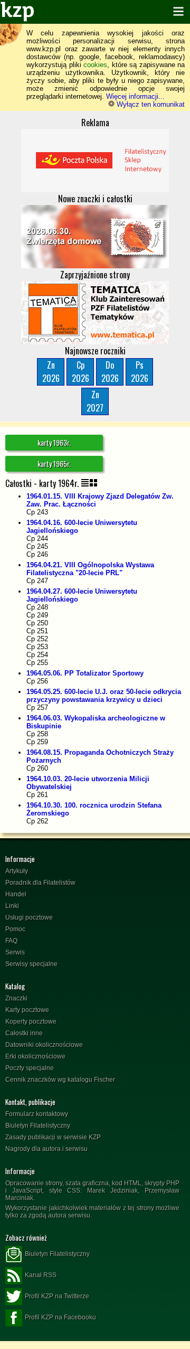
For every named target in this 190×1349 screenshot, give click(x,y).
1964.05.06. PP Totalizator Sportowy (85, 673)
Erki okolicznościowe (35, 1056)
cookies (95, 65)
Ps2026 (139, 372)
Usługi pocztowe (29, 917)
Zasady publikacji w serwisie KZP (53, 1137)
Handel (15, 894)
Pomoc (15, 929)
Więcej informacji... (135, 96)
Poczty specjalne (29, 1068)
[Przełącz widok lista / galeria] (89, 483)
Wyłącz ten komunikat (150, 104)
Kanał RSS (40, 1275)
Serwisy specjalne (31, 964)
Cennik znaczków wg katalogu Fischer (60, 1079)
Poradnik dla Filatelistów (40, 882)
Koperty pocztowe (30, 1021)
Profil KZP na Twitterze (57, 1296)
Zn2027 (95, 401)
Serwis (15, 952)
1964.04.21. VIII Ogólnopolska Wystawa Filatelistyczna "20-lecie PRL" (90, 569)
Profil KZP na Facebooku (60, 1317)
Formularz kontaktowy (36, 1114)
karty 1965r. (54, 463)
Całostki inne (24, 1033)
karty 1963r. (54, 442)
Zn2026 (51, 372)
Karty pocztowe (27, 1010)
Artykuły (16, 871)
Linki (12, 906)
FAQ (11, 940)
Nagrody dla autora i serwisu (46, 1149)
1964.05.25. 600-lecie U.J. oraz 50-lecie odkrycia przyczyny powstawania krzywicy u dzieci (103, 696)
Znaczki (16, 998)
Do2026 (110, 372)
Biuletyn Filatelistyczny (37, 1125)
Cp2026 (80, 372)
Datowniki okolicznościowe (44, 1044)
